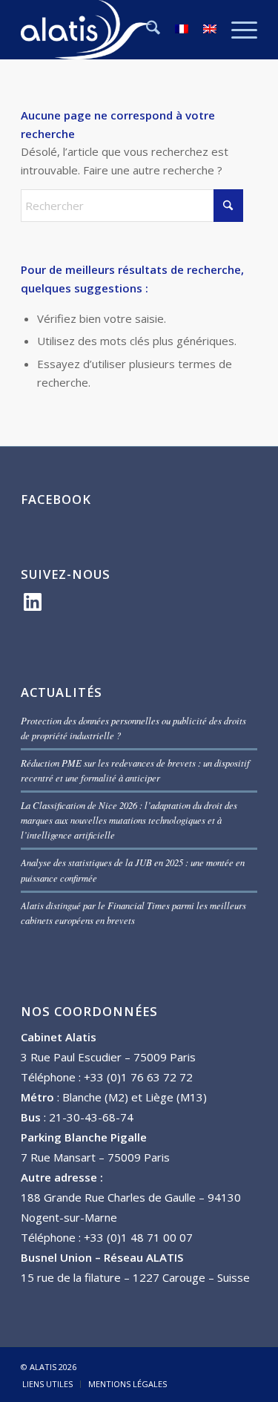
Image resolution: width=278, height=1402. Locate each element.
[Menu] (236, 29)
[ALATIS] (115, 29)
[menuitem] (145, 29)
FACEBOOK (56, 499)
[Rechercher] (145, 29)
